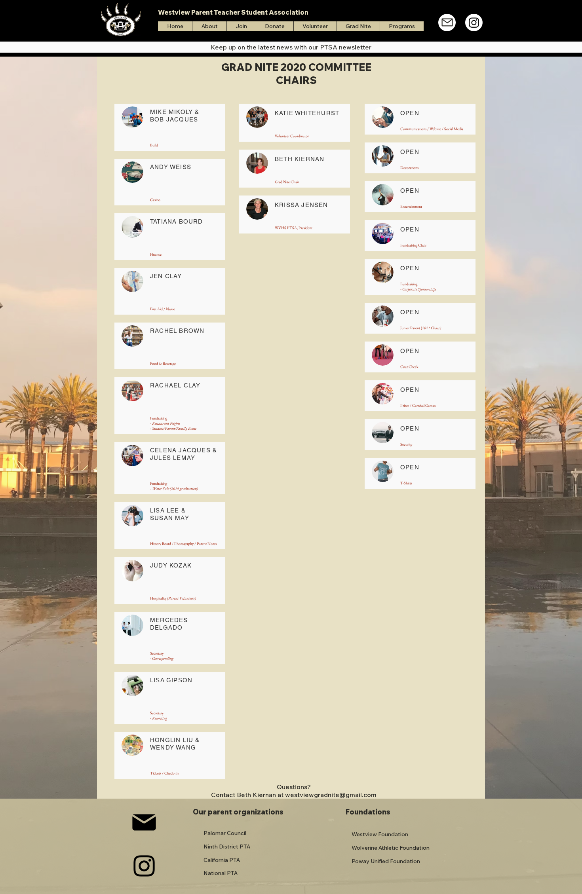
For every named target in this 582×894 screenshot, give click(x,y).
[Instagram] (474, 22)
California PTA (222, 860)
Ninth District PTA (227, 846)
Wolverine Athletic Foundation (391, 847)
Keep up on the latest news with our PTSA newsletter (291, 47)
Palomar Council (225, 833)
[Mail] (447, 22)
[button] (402, 26)
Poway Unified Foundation (386, 861)
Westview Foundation (380, 834)
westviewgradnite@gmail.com (331, 795)
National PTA (221, 873)
